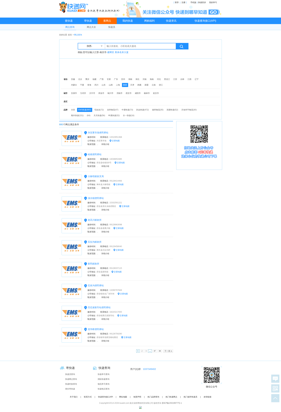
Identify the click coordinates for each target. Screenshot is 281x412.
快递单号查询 (103, 374)
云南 (154, 85)
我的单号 (213, 2)
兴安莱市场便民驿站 (98, 132)
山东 (104, 85)
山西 (111, 85)
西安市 (129, 93)
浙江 (161, 85)
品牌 (65, 110)
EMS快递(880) (84, 110)
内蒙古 (74, 85)
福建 (94, 79)
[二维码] (274, 388)
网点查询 (69, 27)
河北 (159, 79)
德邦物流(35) (157, 110)
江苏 (175, 79)
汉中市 (92, 93)
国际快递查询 (103, 379)
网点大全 (91, 27)
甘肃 (109, 79)
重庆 (87, 79)
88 (160, 351)
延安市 (156, 93)
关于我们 (74, 397)
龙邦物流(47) (112, 110)
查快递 (69, 20)
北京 (80, 79)
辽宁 (197, 79)
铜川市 (110, 93)
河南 (145, 79)
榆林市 (147, 93)
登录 (177, 2)
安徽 (73, 79)
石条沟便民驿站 (96, 285)
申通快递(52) (114, 115)
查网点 (107, 20)
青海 (89, 85)
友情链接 (207, 397)
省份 (65, 79)
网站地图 (123, 397)
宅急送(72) (99, 110)
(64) (88, 115)
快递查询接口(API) (205, 20)
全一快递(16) (128, 115)
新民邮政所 (93, 263)
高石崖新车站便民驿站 (99, 307)
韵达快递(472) (142, 110)
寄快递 (88, 20)
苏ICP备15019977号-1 (172, 403)
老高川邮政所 (94, 220)
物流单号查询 (103, 384)
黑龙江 (167, 79)
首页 (70, 35)
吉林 (182, 79)
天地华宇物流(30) (189, 110)
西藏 (139, 85)
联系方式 (88, 397)
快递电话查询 (103, 389)
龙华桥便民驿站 (96, 329)
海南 (152, 79)
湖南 (130, 79)
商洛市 (101, 93)
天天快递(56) (99, 115)
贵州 (123, 79)
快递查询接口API (105, 397)
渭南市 (119, 93)
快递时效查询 (71, 384)
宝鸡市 (83, 93)
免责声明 (137, 397)
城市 (65, 93)
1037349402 (149, 369)
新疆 (146, 85)
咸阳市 (138, 93)
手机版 (193, 2)
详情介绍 (105, 144)
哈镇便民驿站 (94, 154)
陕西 (125, 85)
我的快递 (127, 20)
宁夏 (82, 85)
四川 (96, 85)
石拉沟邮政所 (94, 242)
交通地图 (115, 141)
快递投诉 (202, 2)
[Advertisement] (141, 67)
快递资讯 (171, 20)
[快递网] (90, 7)
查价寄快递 (70, 389)
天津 (132, 85)
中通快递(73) (127, 110)
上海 (118, 85)
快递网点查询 (71, 379)
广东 (116, 79)
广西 (102, 79)
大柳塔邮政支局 (96, 176)
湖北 (137, 79)
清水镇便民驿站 (96, 198)
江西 (189, 79)
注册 (183, 2)
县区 (65, 101)
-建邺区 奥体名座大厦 (117, 52)
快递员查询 (70, 374)
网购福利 (149, 20)
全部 (73, 110)
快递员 (111, 27)
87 (155, 351)
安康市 (74, 93)
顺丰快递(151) (77, 115)
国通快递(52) (172, 110)
